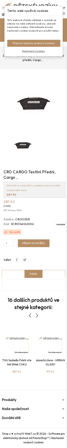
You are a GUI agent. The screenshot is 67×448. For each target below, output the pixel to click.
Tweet (24, 259)
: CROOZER (22, 219)
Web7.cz (30, 433)
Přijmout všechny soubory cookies (33, 43)
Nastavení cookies (33, 51)
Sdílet (16, 259)
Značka (9, 219)
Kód (6, 224)
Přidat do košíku (33, 243)
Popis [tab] (33, 274)
